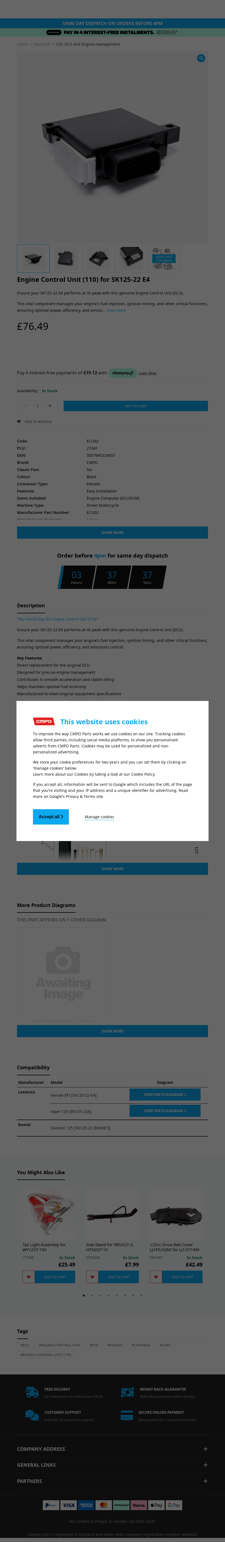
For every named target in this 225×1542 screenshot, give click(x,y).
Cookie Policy (143, 774)
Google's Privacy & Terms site (76, 796)
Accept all (49, 816)
